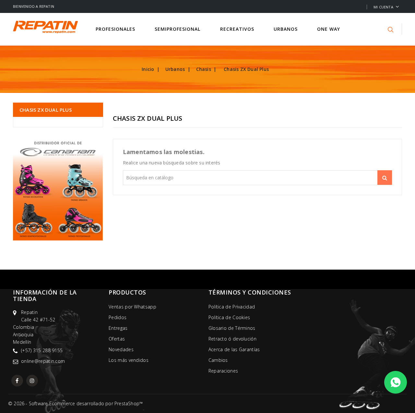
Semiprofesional (178, 29)
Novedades (121, 349)
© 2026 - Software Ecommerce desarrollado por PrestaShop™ (75, 403)
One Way (329, 29)
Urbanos (286, 29)
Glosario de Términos (231, 328)
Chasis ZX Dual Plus (45, 109)
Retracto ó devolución (232, 339)
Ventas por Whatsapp (132, 307)
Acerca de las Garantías (234, 349)
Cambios (218, 360)
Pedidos (117, 317)
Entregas (118, 328)
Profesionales (116, 29)
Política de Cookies (229, 317)
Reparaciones (223, 371)
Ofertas (117, 339)
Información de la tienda (45, 295)
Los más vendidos (128, 360)
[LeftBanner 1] (58, 188)
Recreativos (238, 29)
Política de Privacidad (231, 307)
